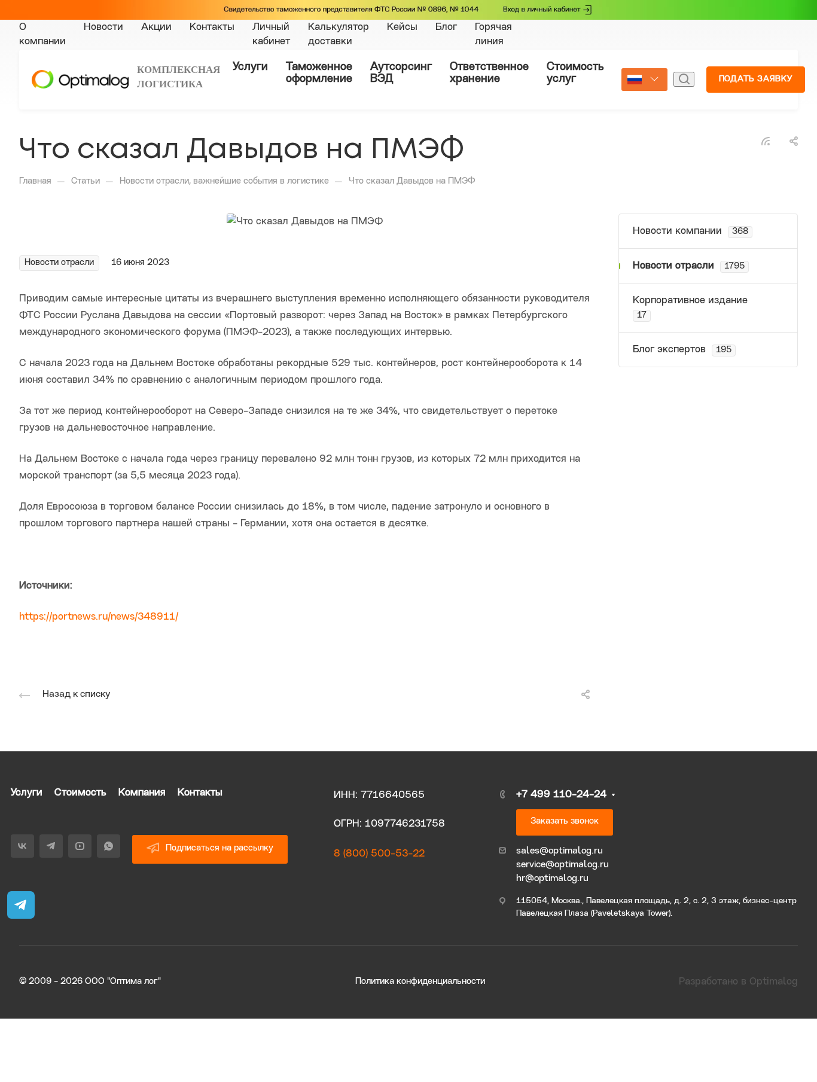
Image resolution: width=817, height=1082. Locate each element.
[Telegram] (719, 27)
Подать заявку (755, 79)
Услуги (26, 793)
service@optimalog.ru (562, 865)
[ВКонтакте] (719, 11)
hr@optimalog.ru (552, 878)
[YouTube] (719, 42)
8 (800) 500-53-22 (379, 854)
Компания (142, 793)
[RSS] (765, 141)
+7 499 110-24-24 (561, 795)
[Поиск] (683, 79)
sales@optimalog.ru (559, 851)
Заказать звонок (565, 821)
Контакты (200, 793)
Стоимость (80, 793)
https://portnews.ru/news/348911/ (98, 617)
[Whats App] (719, 58)
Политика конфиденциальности (420, 981)
